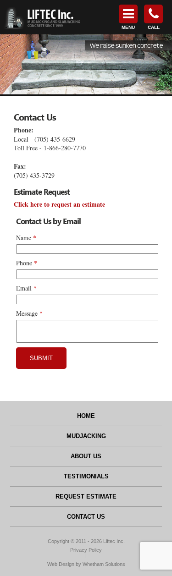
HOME (86, 415)
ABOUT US (86, 456)
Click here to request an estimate (59, 204)
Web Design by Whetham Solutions (86, 564)
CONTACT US (86, 516)
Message (27, 313)
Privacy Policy (86, 550)
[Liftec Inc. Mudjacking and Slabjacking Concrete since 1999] (41, 17)
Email (24, 288)
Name (23, 237)
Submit (41, 358)
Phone (24, 262)
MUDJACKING (86, 436)
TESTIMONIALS (86, 476)
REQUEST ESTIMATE (86, 496)
